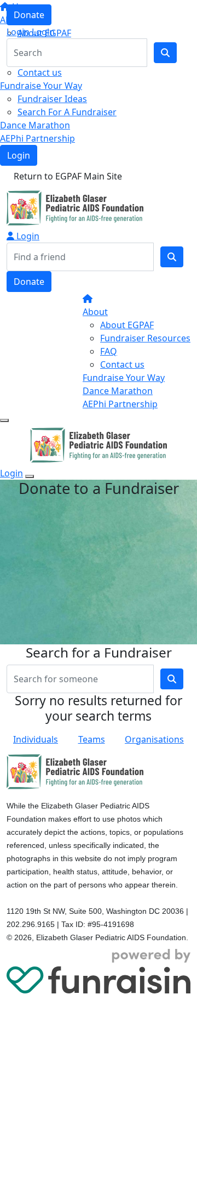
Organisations (154, 739)
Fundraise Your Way (41, 86)
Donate (29, 15)
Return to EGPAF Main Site (68, 176)
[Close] (29, 476)
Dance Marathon (35, 125)
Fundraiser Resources (145, 338)
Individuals (35, 739)
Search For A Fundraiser (67, 112)
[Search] (171, 256)
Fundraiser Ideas (52, 99)
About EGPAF (127, 325)
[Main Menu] (4, 420)
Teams (91, 739)
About (95, 312)
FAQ (108, 351)
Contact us (40, 72)
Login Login (31, 32)
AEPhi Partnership (37, 138)
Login (18, 155)
